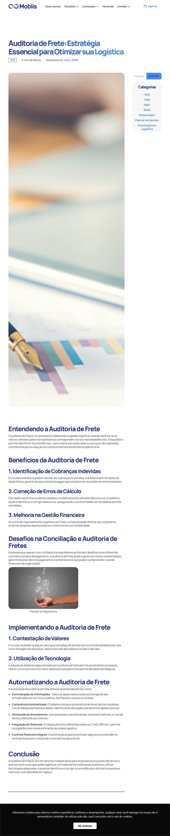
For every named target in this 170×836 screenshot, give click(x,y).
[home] (24, 6)
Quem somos (53, 6)
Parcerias (108, 6)
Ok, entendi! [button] (85, 825)
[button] (72, 6)
